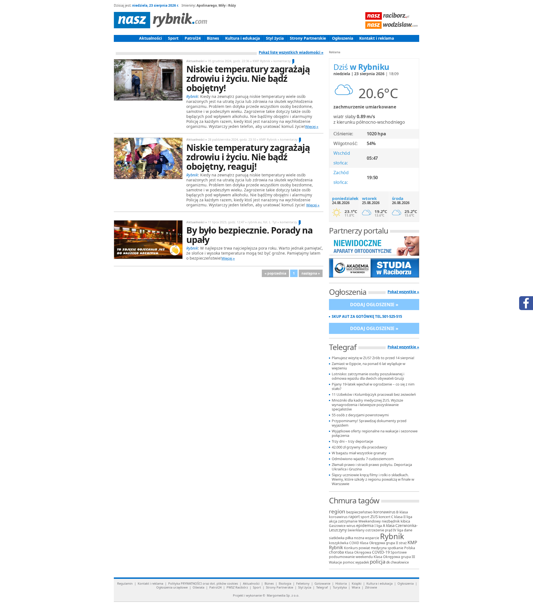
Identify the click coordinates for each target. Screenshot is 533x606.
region (337, 511)
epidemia (365, 525)
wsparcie (372, 538)
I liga (378, 525)
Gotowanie (322, 583)
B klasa (402, 511)
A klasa (388, 525)
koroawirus (338, 516)
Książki (356, 583)
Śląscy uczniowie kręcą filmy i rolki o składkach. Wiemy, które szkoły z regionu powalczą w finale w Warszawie (373, 479)
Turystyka (340, 587)
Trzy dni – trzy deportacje (352, 441)
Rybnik (392, 536)
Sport (173, 38)
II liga (407, 516)
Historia (341, 583)
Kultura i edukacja (242, 38)
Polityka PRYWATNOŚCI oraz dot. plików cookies (203, 583)
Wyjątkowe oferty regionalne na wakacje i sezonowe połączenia (375, 433)
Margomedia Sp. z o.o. (283, 595)
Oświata (198, 587)
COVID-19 (381, 552)
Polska (409, 547)
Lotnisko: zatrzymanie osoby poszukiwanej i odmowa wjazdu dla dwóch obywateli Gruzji (368, 376)
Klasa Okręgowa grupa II (379, 543)
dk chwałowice (397, 562)
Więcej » (311, 126)
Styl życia (275, 38)
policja (377, 561)
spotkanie (395, 548)
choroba (336, 552)
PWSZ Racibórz (237, 587)
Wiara (356, 587)
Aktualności (150, 38)
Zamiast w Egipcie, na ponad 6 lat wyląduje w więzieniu (368, 366)
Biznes (213, 38)
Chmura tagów (354, 500)
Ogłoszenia (342, 38)
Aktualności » (196, 61)
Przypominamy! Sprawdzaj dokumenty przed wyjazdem (369, 423)
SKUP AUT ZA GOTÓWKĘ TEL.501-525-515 (367, 316)
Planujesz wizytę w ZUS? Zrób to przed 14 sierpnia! (373, 358)
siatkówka (337, 538)
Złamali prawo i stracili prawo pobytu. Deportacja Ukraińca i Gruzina (372, 466)
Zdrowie (371, 587)
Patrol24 (193, 38)
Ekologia (285, 583)
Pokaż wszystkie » (403, 291)
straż (403, 543)
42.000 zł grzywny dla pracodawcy (359, 447)
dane (408, 530)
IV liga (398, 530)
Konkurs (351, 548)
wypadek (362, 562)
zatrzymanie (348, 521)
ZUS (374, 516)
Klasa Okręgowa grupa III (394, 556)
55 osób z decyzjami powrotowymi (360, 415)
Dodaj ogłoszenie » (374, 304)
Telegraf (322, 587)
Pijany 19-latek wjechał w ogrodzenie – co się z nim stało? (373, 386)
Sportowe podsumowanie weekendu (368, 554)
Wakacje (335, 562)
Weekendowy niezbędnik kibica (384, 521)
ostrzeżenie (374, 530)
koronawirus (384, 511)
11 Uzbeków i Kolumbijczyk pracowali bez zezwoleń (374, 394)
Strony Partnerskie (308, 38)
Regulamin (125, 583)
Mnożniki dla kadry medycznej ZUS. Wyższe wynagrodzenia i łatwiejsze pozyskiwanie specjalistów (367, 405)
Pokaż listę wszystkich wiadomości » (291, 52)
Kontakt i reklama (376, 38)
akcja (333, 521)
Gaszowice (337, 525)
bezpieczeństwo (359, 511)
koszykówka (338, 543)
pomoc (349, 562)
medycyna (379, 548)
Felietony (303, 583)
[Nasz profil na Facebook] (526, 303)
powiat (364, 547)
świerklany (356, 530)
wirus (350, 525)
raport (354, 516)
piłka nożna (354, 537)
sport (365, 516)
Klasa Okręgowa (358, 552)
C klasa (397, 516)
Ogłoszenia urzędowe (172, 587)
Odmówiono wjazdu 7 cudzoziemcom (363, 459)
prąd (388, 530)
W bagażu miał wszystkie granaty (359, 453)
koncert (384, 516)
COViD (354, 543)
